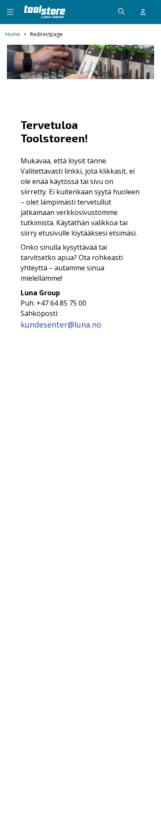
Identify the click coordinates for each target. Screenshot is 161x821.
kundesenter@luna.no (61, 324)
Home (12, 34)
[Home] (44, 12)
